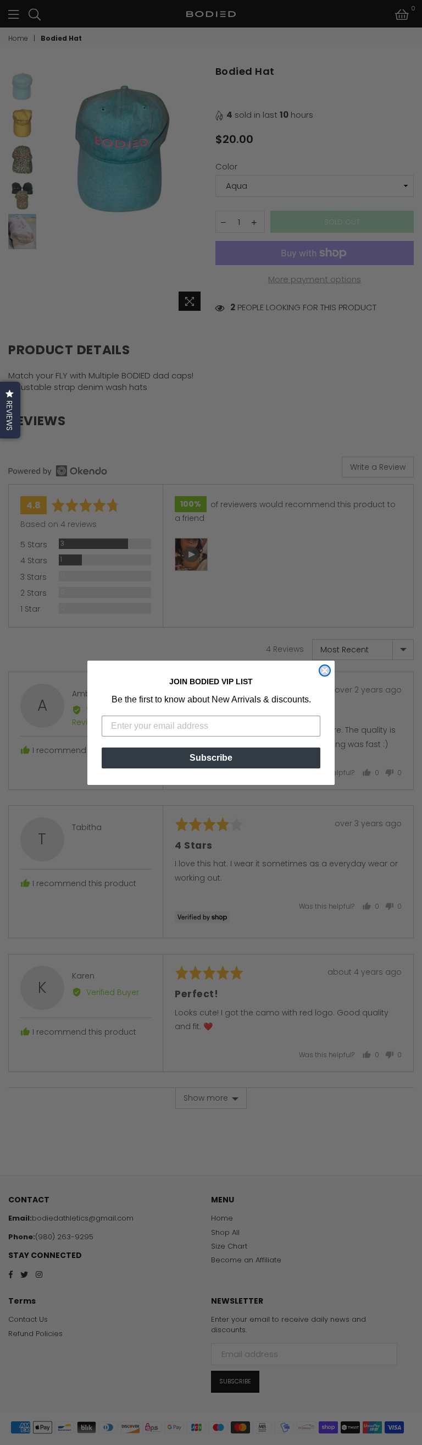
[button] (10, 410)
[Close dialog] (324, 670)
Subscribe (211, 757)
